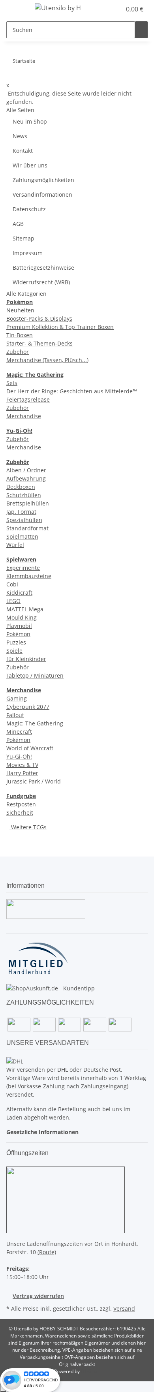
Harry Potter (22, 773)
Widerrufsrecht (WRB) (41, 282)
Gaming (16, 698)
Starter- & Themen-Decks (39, 343)
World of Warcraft (29, 748)
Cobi (12, 584)
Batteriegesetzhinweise (43, 267)
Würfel (15, 545)
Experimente (23, 567)
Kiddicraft (19, 592)
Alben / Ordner (26, 470)
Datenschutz (29, 209)
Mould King (21, 617)
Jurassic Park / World (33, 781)
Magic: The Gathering (34, 723)
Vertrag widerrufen (38, 1296)
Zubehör (17, 351)
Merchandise (23, 416)
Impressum (28, 253)
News (20, 136)
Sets (11, 383)
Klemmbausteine (28, 576)
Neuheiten (20, 310)
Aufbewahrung (26, 478)
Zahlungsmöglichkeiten (43, 180)
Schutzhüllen (23, 495)
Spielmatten (22, 536)
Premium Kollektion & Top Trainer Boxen (60, 327)
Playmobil (19, 625)
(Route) (47, 1252)
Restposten (21, 804)
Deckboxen (20, 486)
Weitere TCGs (28, 827)
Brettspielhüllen (27, 503)
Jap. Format (21, 511)
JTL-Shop (90, 1371)
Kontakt (23, 150)
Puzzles (16, 642)
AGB (18, 223)
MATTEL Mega (24, 609)
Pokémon (18, 634)
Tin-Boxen (19, 335)
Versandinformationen (42, 194)
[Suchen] (141, 29)
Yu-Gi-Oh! (19, 756)
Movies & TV (22, 764)
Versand (124, 1308)
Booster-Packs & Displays (39, 318)
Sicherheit (19, 812)
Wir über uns (30, 165)
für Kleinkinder (26, 659)
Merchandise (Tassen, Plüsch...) (47, 360)
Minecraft (19, 731)
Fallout (15, 715)
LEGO (13, 601)
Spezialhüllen (24, 520)
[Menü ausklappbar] (16, 9)
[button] (106, 9)
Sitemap (23, 238)
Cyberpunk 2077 (27, 706)
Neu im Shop (30, 121)
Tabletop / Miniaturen (35, 675)
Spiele (14, 650)
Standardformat (27, 528)
